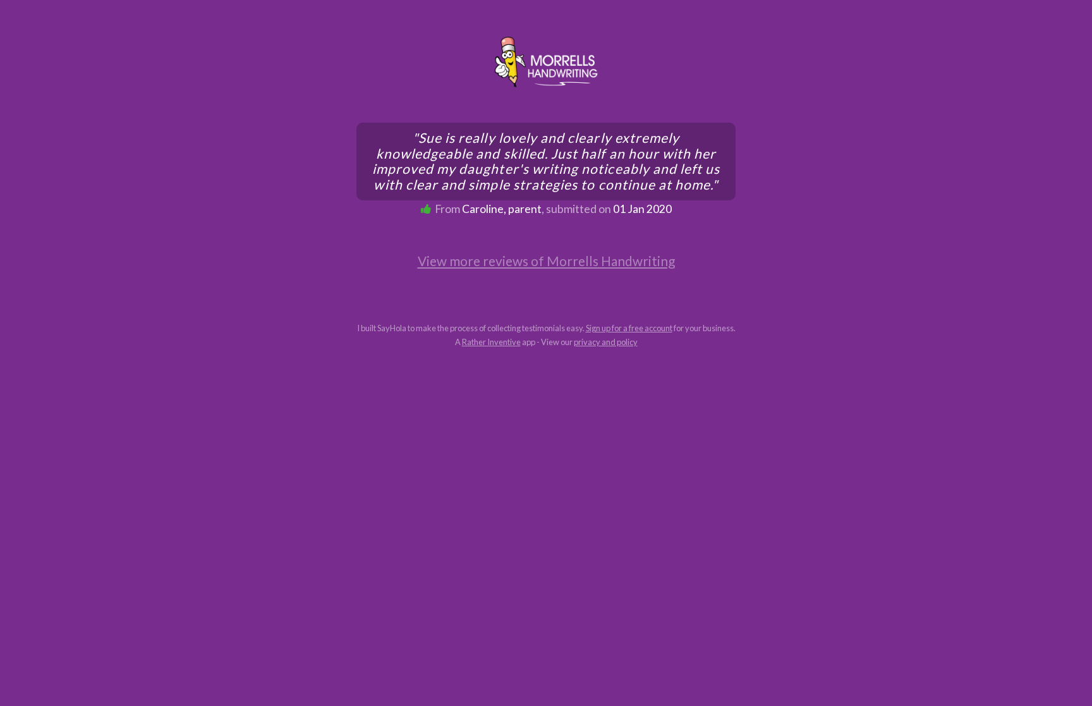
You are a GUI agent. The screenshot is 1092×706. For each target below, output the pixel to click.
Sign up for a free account (629, 328)
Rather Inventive (491, 342)
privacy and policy (606, 342)
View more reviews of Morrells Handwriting (546, 261)
